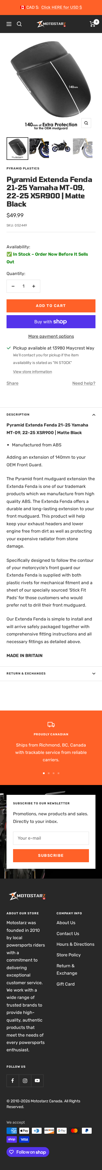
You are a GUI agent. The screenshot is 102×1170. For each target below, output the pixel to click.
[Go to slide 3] (53, 773)
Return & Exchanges (26, 673)
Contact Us (68, 933)
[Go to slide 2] (49, 773)
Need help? (83, 383)
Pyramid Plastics (23, 168)
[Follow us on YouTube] (37, 1081)
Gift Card (66, 984)
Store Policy (69, 954)
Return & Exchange (67, 969)
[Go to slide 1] (44, 773)
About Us (66, 922)
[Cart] (92, 24)
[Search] (19, 24)
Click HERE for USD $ (61, 7)
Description (18, 414)
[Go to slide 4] (58, 773)
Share (12, 383)
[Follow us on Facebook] (13, 1081)
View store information (32, 371)
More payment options (51, 336)
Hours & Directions (75, 944)
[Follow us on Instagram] (25, 1081)
